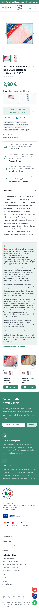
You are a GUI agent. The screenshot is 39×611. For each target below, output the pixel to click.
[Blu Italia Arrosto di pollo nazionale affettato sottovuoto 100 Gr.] (28, 360)
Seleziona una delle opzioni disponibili (17, 111)
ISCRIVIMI (31, 425)
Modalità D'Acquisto (9, 558)
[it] (9, 7)
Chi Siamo (5, 578)
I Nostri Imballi (7, 584)
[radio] (11, 98)
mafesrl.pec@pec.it (18, 604)
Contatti (5, 550)
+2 (14, 373)
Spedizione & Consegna (10, 561)
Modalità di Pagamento (10, 567)
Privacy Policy (7, 537)
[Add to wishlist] (15, 366)
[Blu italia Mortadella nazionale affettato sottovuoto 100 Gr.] (10, 360)
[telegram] (17, 118)
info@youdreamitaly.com (12, 295)
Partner (5, 581)
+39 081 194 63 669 (9, 510)
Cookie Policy (7, 541)
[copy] (25, 118)
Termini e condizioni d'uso (11, 570)
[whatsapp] (8, 118)
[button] (4, 370)
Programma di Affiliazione (11, 546)
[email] (21, 118)
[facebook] (4, 118)
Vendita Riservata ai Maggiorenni (14, 564)
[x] (13, 118)
